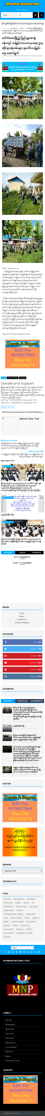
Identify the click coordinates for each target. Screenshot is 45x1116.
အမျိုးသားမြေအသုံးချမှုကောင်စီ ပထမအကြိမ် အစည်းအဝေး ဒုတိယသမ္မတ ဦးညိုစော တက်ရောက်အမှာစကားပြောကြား (27, 769)
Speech (19, 929)
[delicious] (39, 952)
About (21, 616)
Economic (8, 906)
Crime (18, 903)
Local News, (19, 59)
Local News (13, 28)
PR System (31, 922)
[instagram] (35, 952)
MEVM (27, 918)
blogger (8, 552)
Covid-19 (10, 1034)
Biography (19, 899)
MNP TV (36, 918)
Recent (8, 701)
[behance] (31, 952)
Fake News (9, 910)
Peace (7, 925)
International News (13, 914)
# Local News (13, 378)
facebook (36, 552)
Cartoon (8, 903)
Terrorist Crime (24, 933)
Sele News (9, 929)
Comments (37, 701)
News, (26, 59)
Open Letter (18, 922)
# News (22, 378)
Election (33, 906)
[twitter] (9, 952)
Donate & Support (22, 623)
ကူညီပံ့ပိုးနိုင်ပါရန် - (8, 515)
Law (6, 918)
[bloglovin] (20, 952)
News (22, 28)
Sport (29, 929)
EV (33, 903)
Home (4, 28)
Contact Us (21, 619)
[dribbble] (24, 952)
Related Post (8, 461)
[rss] (27, 952)
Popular (22, 701)
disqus (22, 552)
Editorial (10, 1038)
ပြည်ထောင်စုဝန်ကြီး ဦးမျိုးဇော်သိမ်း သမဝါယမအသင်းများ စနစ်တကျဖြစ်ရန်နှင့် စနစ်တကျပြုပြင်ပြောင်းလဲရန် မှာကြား (21, 541)
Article (7, 899)
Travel (7, 937)
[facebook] (5, 952)
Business (31, 899)
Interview (30, 914)
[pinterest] (16, 952)
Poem (15, 925)
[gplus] (12, 952)
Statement (9, 933)
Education (21, 906)
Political (25, 925)
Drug (26, 903)
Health (19, 910)
